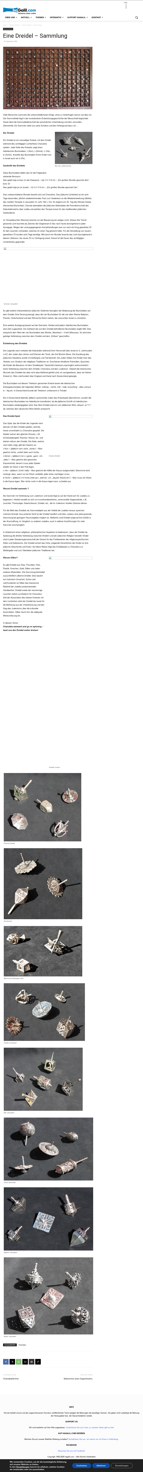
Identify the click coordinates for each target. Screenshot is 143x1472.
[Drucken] (31, 1362)
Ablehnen (101, 1465)
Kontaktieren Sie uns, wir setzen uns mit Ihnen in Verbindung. (94, 1439)
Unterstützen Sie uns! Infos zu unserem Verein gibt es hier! (90, 1427)
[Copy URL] (38, 1362)
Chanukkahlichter (11, 1378)
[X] (12, 1362)
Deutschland (14, 25)
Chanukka (22, 1345)
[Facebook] (6, 1362)
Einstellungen (23, 1467)
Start (5, 25)
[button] (136, 17)
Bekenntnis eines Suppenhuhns (78, 1378)
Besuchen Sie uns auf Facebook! (71, 1450)
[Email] (25, 1362)
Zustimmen (81, 1465)
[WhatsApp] (19, 1362)
